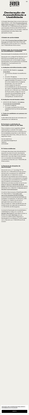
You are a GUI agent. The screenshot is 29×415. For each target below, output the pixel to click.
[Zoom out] (2, 267)
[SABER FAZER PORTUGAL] (14, 1)
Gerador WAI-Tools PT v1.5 (9, 213)
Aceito (14, 411)
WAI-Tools (15, 215)
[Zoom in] (2, 263)
